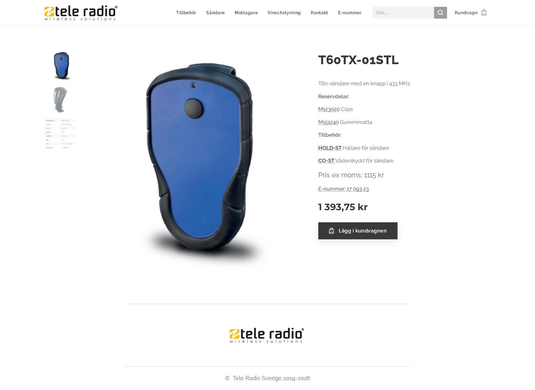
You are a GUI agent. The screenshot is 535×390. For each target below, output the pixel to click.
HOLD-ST (329, 148)
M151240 (328, 122)
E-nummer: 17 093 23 (343, 189)
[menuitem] (188, 12)
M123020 (329, 109)
